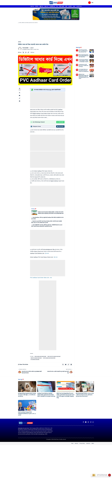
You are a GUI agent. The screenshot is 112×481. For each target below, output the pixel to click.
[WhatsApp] (93, 422)
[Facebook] (83, 422)
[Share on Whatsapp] (26, 52)
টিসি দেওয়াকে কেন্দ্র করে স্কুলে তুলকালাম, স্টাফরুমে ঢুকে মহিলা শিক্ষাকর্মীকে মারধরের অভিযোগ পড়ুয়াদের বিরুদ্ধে (83, 55)
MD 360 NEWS (25, 47)
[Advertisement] (56, 32)
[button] (89, 2)
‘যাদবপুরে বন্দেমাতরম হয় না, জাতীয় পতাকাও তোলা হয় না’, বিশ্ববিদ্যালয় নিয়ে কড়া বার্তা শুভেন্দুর (83, 65)
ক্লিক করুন (47, 253)
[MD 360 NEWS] (56, 2)
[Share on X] (23, 52)
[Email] (19, 95)
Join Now (61, 122)
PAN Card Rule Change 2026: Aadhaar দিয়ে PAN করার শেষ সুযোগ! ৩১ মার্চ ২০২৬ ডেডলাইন (27, 414)
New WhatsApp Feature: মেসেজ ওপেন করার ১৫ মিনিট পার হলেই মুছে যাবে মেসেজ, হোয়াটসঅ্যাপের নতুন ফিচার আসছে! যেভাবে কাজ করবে (85, 395)
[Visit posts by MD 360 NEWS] (20, 48)
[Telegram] (91, 422)
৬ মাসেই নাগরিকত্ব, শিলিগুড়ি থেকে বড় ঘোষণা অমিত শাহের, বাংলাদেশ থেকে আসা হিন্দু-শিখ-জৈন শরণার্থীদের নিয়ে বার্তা (83, 70)
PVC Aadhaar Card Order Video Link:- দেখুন (41, 277)
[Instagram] (88, 422)
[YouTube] (86, 422)
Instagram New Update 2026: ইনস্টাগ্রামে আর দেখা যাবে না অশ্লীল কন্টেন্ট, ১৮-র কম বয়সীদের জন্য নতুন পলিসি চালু (27, 395)
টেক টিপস (20, 22)
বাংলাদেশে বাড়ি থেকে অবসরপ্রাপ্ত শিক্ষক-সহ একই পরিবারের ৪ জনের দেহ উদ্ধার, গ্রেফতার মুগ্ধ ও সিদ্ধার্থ (83, 50)
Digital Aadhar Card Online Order (40, 356)
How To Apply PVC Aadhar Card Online (53, 356)
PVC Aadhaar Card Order (35, 359)
